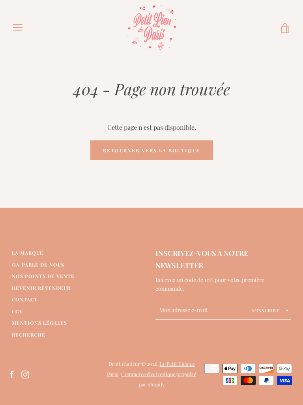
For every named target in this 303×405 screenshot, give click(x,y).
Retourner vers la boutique (151, 150)
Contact (24, 299)
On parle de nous (38, 264)
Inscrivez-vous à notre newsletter (201, 259)
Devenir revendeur (41, 288)
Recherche (28, 334)
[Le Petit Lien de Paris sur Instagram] (25, 373)
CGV (17, 311)
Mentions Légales (39, 323)
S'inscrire (266, 310)
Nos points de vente (43, 276)
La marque (27, 253)
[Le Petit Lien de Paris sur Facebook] (12, 373)
